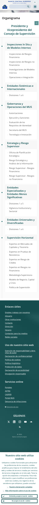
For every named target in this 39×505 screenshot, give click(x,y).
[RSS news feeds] (19, 427)
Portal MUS (9, 398)
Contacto (8, 323)
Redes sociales (11, 337)
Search (28, 6)
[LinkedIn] (14, 421)
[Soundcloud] (31, 421)
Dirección (9, 327)
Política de (13, 360)
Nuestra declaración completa (20, 487)
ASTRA (7, 391)
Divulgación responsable (15, 374)
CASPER (8, 395)
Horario (8, 330)
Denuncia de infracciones (15, 402)
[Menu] (35, 7)
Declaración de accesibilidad (17, 370)
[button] (34, 2)
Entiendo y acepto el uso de (21, 496)
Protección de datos (13, 367)
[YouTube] (25, 421)
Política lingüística (12, 363)
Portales (8, 388)
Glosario (8, 316)
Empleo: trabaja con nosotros (17, 313)
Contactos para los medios (16, 334)
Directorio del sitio (12, 407)
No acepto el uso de (21, 501)
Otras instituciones (13, 320)
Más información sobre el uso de (20, 491)
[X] (8, 421)
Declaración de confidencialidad (18, 356)
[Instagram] (19, 421)
